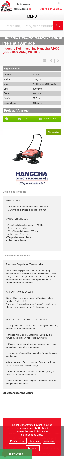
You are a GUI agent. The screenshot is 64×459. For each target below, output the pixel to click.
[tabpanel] (32, 148)
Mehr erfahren (17, 441)
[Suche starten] (58, 26)
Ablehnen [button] (49, 441)
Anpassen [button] (33, 448)
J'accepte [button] (35, 441)
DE (59, 3)
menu (32, 16)
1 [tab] (32, 166)
